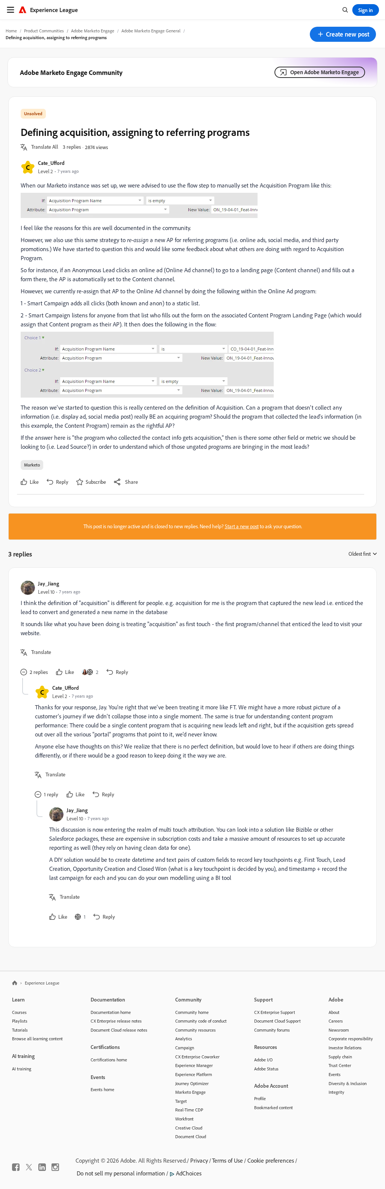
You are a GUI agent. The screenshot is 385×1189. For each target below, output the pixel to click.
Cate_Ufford (51, 163)
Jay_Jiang (48, 583)
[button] (343, 34)
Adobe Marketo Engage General (150, 31)
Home (11, 31)
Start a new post (242, 526)
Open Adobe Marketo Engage (324, 72)
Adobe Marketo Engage (92, 31)
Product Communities (44, 31)
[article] (190, 629)
